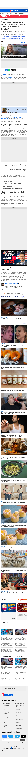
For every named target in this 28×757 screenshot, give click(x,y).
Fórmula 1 (6, 725)
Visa (9, 289)
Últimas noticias (4, 13)
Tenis (5, 723)
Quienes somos (10, 742)
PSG (17, 713)
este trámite (11, 77)
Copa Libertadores (20, 705)
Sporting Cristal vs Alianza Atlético (17, 7)
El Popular (14, 748)
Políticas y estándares (17, 742)
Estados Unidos (4, 19)
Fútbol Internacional (19, 703)
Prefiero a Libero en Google (13, 293)
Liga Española (19, 712)
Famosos (18, 722)
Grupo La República (7, 748)
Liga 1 (5, 709)
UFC (5, 719)
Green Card (5, 74)
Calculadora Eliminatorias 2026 (7, 713)
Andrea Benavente (7, 41)
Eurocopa (18, 709)
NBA (4, 722)
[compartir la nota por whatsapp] (9, 70)
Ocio (16, 717)
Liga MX (17, 715)
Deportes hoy (6, 717)
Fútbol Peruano (14, 13)
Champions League (20, 706)
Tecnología (18, 726)
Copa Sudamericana (20, 708)
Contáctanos (4, 742)
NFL (4, 726)
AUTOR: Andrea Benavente (11, 283)
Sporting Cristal (7, 708)
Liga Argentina (19, 711)
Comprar (13, 618)
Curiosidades (18, 725)
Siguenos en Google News (14, 70)
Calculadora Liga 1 (7, 711)
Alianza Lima (6, 705)
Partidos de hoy (6, 7)
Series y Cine (18, 723)
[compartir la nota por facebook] (6, 70)
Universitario (6, 706)
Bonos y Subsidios (19, 719)
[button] (26, 10)
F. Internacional (23, 13)
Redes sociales (19, 721)
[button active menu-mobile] (1, 10)
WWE (5, 721)
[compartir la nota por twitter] (12, 70)
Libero (19, 748)
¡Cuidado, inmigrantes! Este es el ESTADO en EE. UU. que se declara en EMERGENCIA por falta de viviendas (17, 111)
